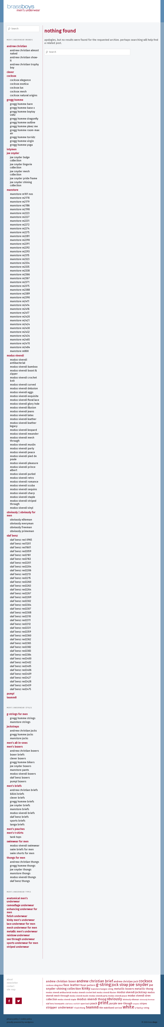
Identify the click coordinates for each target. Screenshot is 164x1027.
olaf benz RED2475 (20, 689)
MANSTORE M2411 (19, 301)
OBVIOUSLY (114, 999)
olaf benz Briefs (19, 816)
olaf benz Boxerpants (55, 1004)
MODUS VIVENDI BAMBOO (23, 366)
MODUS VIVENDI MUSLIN (23, 444)
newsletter (12, 983)
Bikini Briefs (17, 793)
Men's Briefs (14, 785)
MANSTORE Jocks (19, 738)
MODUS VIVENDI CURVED (23, 384)
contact (10, 986)
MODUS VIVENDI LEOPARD (23, 429)
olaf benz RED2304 (20, 604)
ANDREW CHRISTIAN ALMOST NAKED (24, 52)
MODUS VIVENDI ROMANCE (24, 481)
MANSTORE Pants (19, 769)
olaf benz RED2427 (20, 677)
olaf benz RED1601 (20, 547)
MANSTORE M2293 (20, 251)
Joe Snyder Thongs (20, 869)
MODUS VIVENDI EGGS (21, 392)
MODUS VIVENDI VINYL (21, 507)
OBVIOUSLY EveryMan (21, 523)
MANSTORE (12, 189)
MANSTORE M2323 (19, 259)
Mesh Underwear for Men (22, 927)
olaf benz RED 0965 (21, 539)
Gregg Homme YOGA (21, 144)
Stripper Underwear (59, 1007)
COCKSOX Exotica (19, 83)
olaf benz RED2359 (20, 631)
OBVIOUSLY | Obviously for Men (21, 514)
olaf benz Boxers (20, 777)
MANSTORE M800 (19, 351)
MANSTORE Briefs (19, 809)
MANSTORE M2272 (19, 224)
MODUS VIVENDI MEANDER (24, 433)
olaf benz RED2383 (20, 650)
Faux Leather (71, 985)
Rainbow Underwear (18, 935)
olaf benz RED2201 (20, 562)
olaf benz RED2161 (20, 555)
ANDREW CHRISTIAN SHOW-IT (24, 59)
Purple (113, 1003)
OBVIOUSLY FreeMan (21, 527)
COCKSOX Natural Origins (23, 95)
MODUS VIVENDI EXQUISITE (24, 396)
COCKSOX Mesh (18, 91)
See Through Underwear (21, 939)
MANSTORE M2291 (19, 243)
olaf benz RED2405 (20, 666)
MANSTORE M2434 (20, 335)
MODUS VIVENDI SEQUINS (23, 489)
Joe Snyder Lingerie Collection (21, 166)
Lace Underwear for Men (21, 923)
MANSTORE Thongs (20, 873)
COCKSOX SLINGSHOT (54, 985)
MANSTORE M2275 (19, 232)
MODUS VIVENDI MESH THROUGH (22, 439)
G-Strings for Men (17, 714)
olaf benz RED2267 (20, 593)
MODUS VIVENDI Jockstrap (132, 992)
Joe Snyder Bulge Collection (20, 159)
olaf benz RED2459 (20, 685)
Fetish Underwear (17, 916)
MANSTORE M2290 (20, 240)
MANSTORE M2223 (19, 213)
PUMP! (10, 693)
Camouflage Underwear (20, 905)
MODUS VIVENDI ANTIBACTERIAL (18, 361)
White (128, 1007)
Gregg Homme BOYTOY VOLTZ (22, 113)
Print (103, 1003)
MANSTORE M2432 (20, 331)
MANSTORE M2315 (19, 255)
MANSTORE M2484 (20, 347)
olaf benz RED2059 (20, 551)
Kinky (86, 988)
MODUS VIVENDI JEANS (22, 411)
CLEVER (10, 72)
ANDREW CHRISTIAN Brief (95, 981)
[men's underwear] (24, 5)
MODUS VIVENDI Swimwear (24, 845)
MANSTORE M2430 (20, 328)
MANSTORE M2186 (20, 205)
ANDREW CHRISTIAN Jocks (23, 730)
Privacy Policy (13, 1019)
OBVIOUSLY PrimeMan (22, 531)
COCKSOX (11, 75)
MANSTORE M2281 (19, 236)
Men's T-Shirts (15, 832)
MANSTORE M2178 (19, 197)
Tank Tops (15, 836)
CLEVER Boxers (18, 758)
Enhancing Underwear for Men (22, 911)
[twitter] (18, 1001)
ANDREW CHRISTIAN (17, 46)
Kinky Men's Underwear (21, 919)
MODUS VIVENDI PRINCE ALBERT (22, 468)
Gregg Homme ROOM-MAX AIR (24, 132)
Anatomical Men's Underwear (17, 900)
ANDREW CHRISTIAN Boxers (24, 750)
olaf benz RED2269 (20, 597)
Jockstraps (13, 726)
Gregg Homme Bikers (22, 762)
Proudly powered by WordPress (20, 1022)
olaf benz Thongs (20, 881)
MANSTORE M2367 (20, 278)
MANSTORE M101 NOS (21, 194)
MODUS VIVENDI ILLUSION (23, 407)
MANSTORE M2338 (20, 270)
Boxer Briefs (17, 754)
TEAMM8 (11, 697)
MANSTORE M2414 (19, 305)
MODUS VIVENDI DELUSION (24, 388)
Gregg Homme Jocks (21, 734)
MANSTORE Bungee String (102, 989)
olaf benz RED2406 (20, 670)
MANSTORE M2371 (19, 282)
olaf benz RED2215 (20, 578)
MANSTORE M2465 (20, 339)
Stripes (143, 1003)
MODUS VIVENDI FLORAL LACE (24, 399)
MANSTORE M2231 (19, 220)
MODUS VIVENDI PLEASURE (24, 463)
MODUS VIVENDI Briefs (22, 813)
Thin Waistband (106, 1007)
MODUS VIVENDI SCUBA (22, 485)
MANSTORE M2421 (19, 320)
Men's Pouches (16, 829)
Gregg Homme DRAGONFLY (24, 118)
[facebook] (9, 1001)
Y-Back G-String (142, 1008)
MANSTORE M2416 (19, 308)
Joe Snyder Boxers (20, 766)
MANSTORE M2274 (19, 228)
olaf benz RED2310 (20, 616)
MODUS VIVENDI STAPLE (22, 496)
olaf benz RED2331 (20, 627)
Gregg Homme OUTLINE (22, 122)
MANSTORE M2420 (20, 316)
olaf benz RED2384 (20, 654)
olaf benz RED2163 (20, 558)
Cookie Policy (26, 1019)
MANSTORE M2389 (20, 293)
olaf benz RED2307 (20, 608)
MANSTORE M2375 (19, 285)
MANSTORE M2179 (19, 201)
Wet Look (118, 1008)
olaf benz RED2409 (20, 673)
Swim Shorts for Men (22, 853)
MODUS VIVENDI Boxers (23, 773)
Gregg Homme (15, 99)
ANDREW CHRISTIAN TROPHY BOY (24, 66)
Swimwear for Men (18, 841)
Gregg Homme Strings (22, 718)
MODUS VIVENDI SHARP (22, 493)
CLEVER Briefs (17, 797)
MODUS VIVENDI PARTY (22, 448)
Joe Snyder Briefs (20, 805)
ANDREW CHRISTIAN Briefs (24, 790)
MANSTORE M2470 (20, 343)
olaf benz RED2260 (20, 581)
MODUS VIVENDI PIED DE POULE (23, 458)
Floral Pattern (87, 985)
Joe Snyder (13, 153)
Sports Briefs (17, 820)
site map (11, 989)
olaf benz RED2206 (20, 570)
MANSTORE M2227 (19, 217)
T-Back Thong (79, 1008)
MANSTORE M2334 (20, 262)
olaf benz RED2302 (20, 601)
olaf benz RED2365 (20, 643)
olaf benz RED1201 (20, 543)
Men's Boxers (15, 746)
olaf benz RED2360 (20, 635)
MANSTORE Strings (20, 722)
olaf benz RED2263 (20, 585)
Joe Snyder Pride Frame (23, 178)
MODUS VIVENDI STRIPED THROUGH (23, 502)
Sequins (136, 1004)
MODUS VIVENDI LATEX (21, 415)
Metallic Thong (144, 988)
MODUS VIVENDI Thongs (23, 877)
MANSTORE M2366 (20, 274)
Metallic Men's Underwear (22, 931)
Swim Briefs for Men (22, 849)
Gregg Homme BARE (21, 104)
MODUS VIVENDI (15, 355)
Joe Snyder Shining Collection (21, 184)
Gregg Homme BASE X (22, 107)
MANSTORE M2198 (20, 209)
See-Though (125, 1003)
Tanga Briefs (17, 824)
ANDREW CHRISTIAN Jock (126, 981)
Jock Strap (119, 984)
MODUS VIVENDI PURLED (23, 474)
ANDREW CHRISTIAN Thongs (24, 861)
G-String (103, 984)
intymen (11, 149)
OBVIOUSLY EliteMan (21, 519)
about (10, 979)
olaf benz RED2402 (20, 662)
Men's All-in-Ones (17, 742)
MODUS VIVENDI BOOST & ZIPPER (23, 372)
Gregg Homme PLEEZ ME (24, 126)
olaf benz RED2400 (20, 658)
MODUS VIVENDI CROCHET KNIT (23, 379)
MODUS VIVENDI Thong (91, 999)
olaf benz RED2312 (20, 624)
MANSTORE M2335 (19, 266)
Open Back (85, 1004)
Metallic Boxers (124, 988)
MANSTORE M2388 (20, 289)
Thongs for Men (16, 857)
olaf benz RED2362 (20, 639)
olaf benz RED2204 (20, 566)
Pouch (93, 1003)
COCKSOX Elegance (20, 80)
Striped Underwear (18, 946)
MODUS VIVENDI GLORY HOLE (24, 403)
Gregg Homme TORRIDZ (22, 137)
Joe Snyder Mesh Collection (20, 173)
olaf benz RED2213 (20, 574)
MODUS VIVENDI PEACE (22, 452)
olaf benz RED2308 (20, 612)
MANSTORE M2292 (20, 247)
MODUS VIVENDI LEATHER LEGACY (23, 424)
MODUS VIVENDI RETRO (22, 477)
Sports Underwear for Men (22, 942)
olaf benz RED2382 (20, 647)
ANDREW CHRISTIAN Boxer (61, 981)
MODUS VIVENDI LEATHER (23, 419)
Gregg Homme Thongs (22, 865)
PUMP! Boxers (18, 781)
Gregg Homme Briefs (22, 801)
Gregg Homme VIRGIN (22, 141)
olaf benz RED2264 (20, 589)
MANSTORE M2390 (20, 297)
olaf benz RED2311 (20, 620)
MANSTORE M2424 (20, 324)
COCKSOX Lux (16, 87)
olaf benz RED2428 (20, 681)
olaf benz (12, 535)
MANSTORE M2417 (19, 312)
